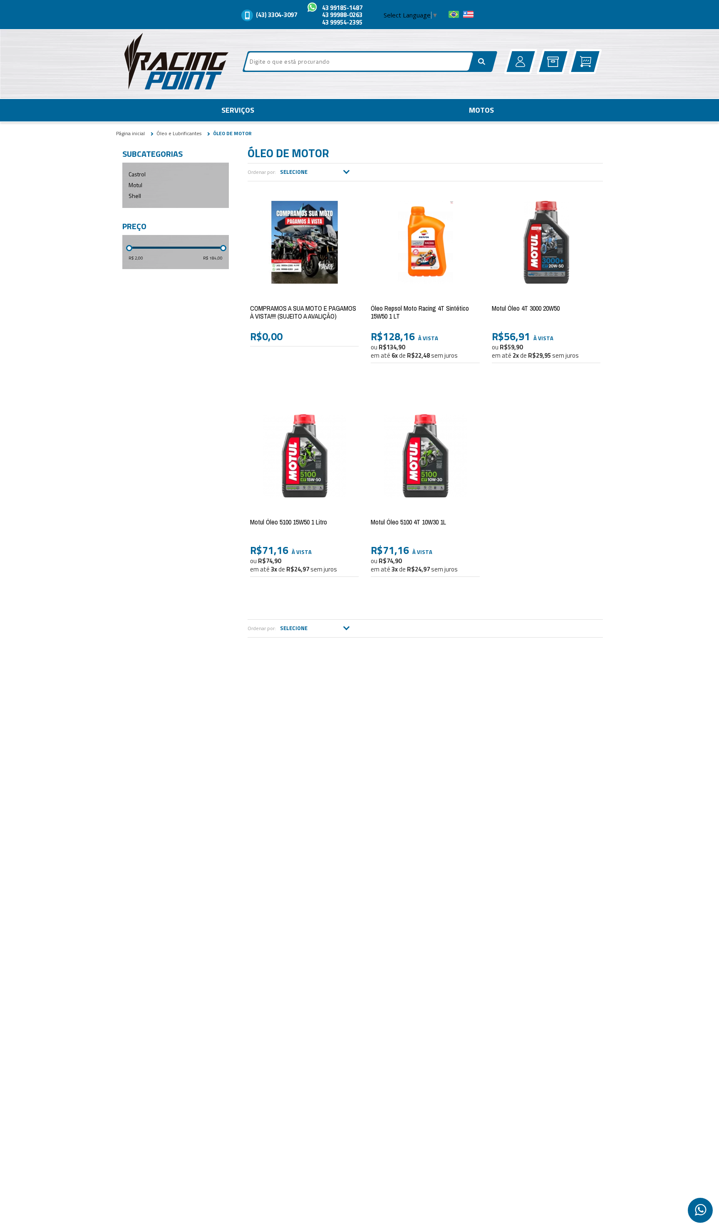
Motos (481, 110)
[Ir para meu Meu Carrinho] (585, 61)
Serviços (237, 110)
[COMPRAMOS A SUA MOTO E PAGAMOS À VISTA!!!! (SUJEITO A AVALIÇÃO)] (304, 242)
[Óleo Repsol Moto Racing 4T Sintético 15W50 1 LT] (425, 242)
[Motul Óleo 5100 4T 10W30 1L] (425, 456)
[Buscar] (481, 61)
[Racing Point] (174, 63)
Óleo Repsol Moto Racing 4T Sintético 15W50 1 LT (420, 312)
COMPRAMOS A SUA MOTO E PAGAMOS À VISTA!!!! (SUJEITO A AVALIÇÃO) (303, 312)
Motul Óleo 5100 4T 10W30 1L (408, 522)
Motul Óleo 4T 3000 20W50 (526, 308)
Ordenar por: (262, 172)
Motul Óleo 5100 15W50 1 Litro (288, 522)
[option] (700, 1210)
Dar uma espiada (450, 380)
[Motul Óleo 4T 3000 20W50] (546, 242)
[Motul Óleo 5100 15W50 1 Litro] (304, 456)
